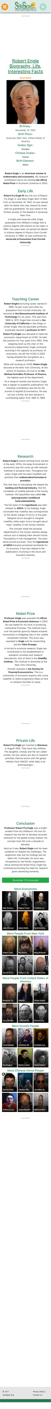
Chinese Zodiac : (25, 153)
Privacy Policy (38, 1392)
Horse (25, 157)
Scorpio (25, 149)
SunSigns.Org (8, 1395)
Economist (25, 77)
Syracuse (11, 138)
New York (22, 138)
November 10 (22, 130)
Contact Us (37, 1395)
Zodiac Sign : (26, 145)
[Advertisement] (25, 1273)
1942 (32, 130)
